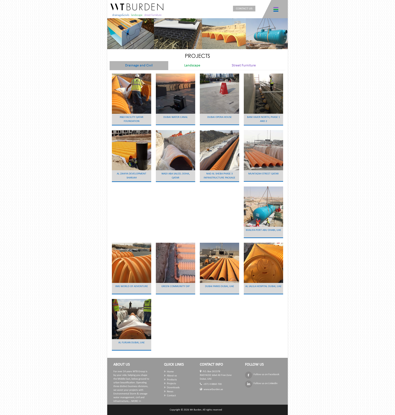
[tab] (139, 65)
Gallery (122, 95)
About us (171, 375)
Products (171, 379)
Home (170, 371)
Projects (171, 383)
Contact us (244, 8)
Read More (139, 95)
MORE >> (136, 401)
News (169, 391)
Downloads (173, 387)
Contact (171, 395)
